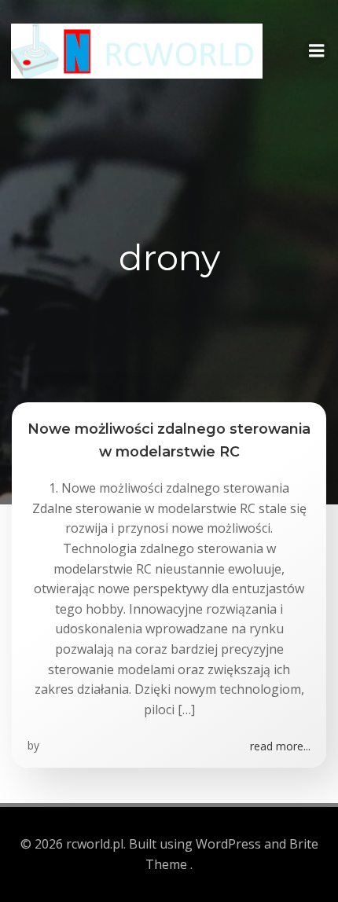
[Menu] (316, 51)
